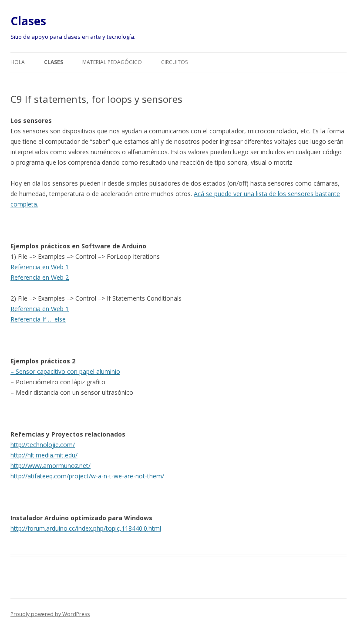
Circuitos (174, 62)
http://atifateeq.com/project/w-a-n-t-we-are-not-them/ (87, 476)
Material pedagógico (112, 62)
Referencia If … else (38, 319)
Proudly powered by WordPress (50, 614)
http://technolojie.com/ (42, 444)
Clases (28, 21)
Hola (17, 62)
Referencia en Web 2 (39, 277)
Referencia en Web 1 (39, 267)
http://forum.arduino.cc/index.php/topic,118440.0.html (85, 528)
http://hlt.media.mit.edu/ (43, 455)
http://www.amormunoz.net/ (50, 465)
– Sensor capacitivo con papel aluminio (65, 371)
